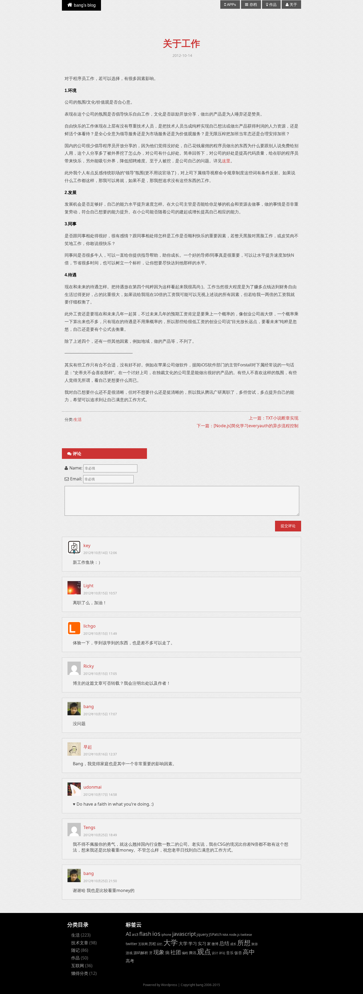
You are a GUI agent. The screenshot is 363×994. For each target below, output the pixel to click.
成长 (233, 944)
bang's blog (85, 5)
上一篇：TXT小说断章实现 (273, 418)
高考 (130, 961)
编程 (185, 953)
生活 (78, 419)
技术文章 (79, 943)
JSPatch (215, 934)
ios (156, 933)
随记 (75, 950)
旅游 (254, 944)
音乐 (230, 952)
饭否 (238, 952)
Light (88, 586)
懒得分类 (79, 973)
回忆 (160, 944)
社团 (175, 952)
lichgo (89, 626)
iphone (166, 934)
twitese (246, 934)
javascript (184, 933)
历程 (152, 943)
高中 (249, 952)
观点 (204, 951)
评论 (222, 953)
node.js (234, 934)
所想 (244, 942)
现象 (158, 952)
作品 (273, 4)
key (86, 545)
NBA (225, 935)
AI (128, 933)
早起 (87, 747)
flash (145, 933)
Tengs (89, 827)
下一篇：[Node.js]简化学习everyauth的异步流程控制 (247, 426)
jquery (202, 934)
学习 (192, 943)
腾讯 (192, 952)
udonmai (92, 787)
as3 (135, 934)
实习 (202, 943)
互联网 (77, 965)
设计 (215, 953)
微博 (215, 943)
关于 (293, 4)
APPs (231, 4)
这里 (226, 161)
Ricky (88, 666)
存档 (253, 4)
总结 (224, 943)
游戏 (129, 952)
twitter (131, 943)
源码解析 (140, 952)
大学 (170, 942)
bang (88, 706)
